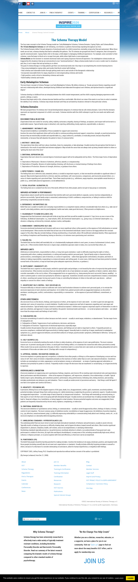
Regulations (26, 473)
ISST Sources (58, 488)
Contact (89, 465)
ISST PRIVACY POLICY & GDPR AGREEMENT (101, 480)
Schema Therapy (28, 469)
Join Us (56, 462)
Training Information (61, 473)
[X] (24, 3)
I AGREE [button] (130, 578)
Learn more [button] (119, 578)
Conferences (26, 487)
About (27, 32)
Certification (58, 477)
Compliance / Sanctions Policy (97, 484)
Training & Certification (62, 469)
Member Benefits (60, 465)
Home (20, 32)
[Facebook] (19, 3)
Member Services (92, 469)
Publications (58, 491)
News (24, 491)
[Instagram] (32, 3)
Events (24, 480)
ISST (23, 465)
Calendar (25, 484)
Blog (87, 462)
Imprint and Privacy (93, 477)
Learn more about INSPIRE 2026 (68, 26)
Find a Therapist (27, 476)
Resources (57, 480)
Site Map (89, 488)
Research (57, 484)
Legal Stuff (90, 473)
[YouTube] (28, 3)
